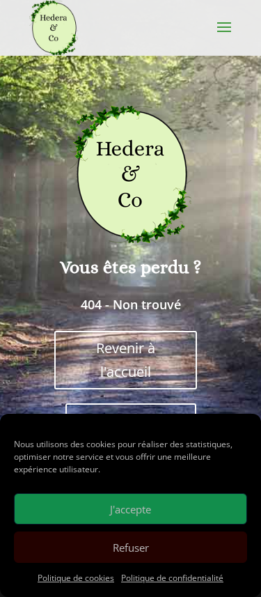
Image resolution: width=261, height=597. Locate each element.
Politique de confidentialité (172, 578)
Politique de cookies (76, 578)
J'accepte (130, 509)
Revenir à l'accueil (125, 360)
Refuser (131, 548)
